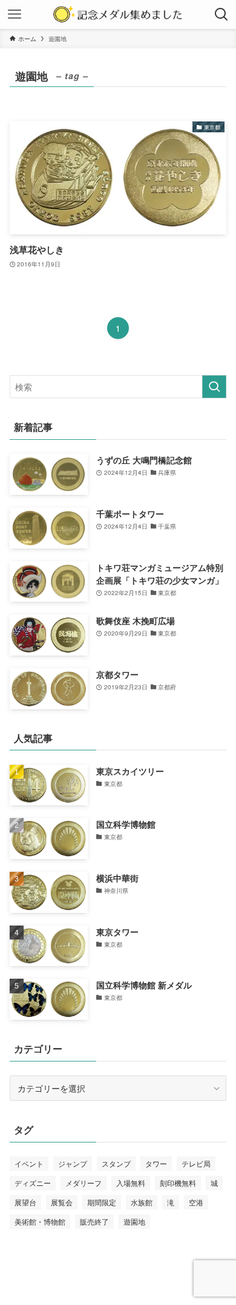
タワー (156, 1163)
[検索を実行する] (214, 386)
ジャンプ (72, 1163)
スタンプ (116, 1163)
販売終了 (94, 1221)
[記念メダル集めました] (118, 14)
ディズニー (33, 1183)
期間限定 (101, 1202)
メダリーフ (83, 1183)
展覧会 (62, 1202)
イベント (29, 1163)
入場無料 (130, 1183)
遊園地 (134, 1221)
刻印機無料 (178, 1183)
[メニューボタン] (14, 14)
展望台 (25, 1202)
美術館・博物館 (40, 1221)
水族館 (141, 1202)
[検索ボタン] (221, 14)
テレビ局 (196, 1163)
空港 (196, 1202)
